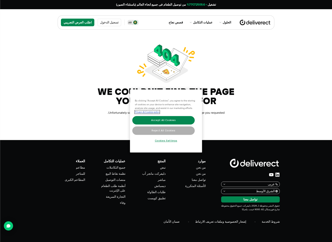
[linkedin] (277, 174)
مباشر (162, 180)
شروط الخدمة (271, 222)
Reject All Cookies (163, 130)
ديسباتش (160, 186)
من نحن (201, 168)
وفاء (122, 203)
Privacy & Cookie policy (147, 112)
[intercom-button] (8, 225)
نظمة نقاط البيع (115, 174)
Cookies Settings (166, 140)
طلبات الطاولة (156, 192)
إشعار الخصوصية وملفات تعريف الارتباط (220, 222)
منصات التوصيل (115, 180)
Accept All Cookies (163, 120)
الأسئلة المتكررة (195, 186)
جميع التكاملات (115, 168)
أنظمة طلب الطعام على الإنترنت (113, 188)
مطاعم (80, 168)
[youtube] (271, 174)
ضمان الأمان (172, 222)
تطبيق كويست (157, 198)
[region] (166, 121)
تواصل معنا (199, 180)
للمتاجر (80, 174)
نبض (163, 168)
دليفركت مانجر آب (154, 174)
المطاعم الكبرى (75, 180)
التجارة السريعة (115, 197)
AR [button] (130, 22)
